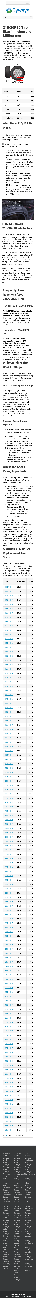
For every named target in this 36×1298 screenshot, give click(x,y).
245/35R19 (9, 953)
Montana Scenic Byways (17, 1210)
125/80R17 (9, 600)
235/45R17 (9, 923)
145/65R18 (9, 643)
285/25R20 (9, 1061)
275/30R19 (9, 1035)
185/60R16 (9, 699)
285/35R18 (9, 1078)
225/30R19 (9, 854)
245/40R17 (9, 958)
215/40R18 (9, 815)
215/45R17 (9, 824)
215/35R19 (9, 811)
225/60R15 (9, 893)
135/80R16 (9, 626)
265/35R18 (9, 1009)
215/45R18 (9, 828)
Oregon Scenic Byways (28, 1169)
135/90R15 (9, 634)
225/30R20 (9, 858)
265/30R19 (9, 1005)
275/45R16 (9, 1052)
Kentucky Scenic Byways (6, 1266)
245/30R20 (9, 945)
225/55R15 (9, 880)
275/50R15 (9, 1057)
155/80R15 (9, 665)
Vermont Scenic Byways (28, 1231)
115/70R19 (9, 587)
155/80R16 (9, 669)
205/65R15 (9, 798)
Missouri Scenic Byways (17, 1204)
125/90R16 (9, 604)
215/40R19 (9, 820)
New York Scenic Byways (17, 1259)
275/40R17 (9, 1048)
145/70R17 (9, 647)
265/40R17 (9, 1014)
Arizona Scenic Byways (6, 1169)
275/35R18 (9, 1044)
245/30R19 (9, 940)
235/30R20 (9, 902)
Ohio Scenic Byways (28, 1155)
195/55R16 (9, 738)
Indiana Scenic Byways (6, 1245)
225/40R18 (9, 867)
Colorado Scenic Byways (6, 1190)
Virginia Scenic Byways (28, 1238)
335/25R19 (9, 1126)
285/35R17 (9, 1074)
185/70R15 (9, 716)
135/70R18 (9, 622)
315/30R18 (9, 1117)
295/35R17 (9, 1095)
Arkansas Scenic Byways (6, 1176)
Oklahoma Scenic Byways (29, 1162)
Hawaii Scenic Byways (6, 1224)
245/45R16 (9, 966)
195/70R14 (9, 755)
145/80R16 (9, 652)
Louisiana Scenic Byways (17, 1155)
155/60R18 (9, 656)
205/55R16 (9, 781)
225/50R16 (9, 876)
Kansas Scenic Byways (6, 1259)
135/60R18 (9, 609)
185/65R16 (9, 712)
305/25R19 (9, 1100)
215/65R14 (9, 850)
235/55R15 (9, 932)
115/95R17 (9, 591)
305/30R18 (9, 1104)
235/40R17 (9, 914)
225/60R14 (9, 889)
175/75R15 (9, 690)
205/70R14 (9, 802)
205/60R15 (9, 785)
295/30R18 (9, 1091)
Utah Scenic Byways (28, 1224)
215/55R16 (9, 841)
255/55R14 (9, 1001)
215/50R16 (9, 833)
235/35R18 (9, 906)
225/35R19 (9, 863)
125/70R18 (9, 596)
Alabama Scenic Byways (6, 1155)
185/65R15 (9, 708)
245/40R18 (9, 962)
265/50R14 (9, 1022)
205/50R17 (9, 777)
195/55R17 (9, 742)
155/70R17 (9, 660)
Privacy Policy (15, 1294)
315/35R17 (9, 1121)
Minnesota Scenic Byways (18, 1190)
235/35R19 (9, 910)
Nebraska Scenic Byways (17, 1217)
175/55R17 (9, 682)
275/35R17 (9, 1039)
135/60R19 (9, 613)
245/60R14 (9, 983)
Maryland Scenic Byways (17, 1169)
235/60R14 (9, 936)
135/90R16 (9, 639)
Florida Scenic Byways (6, 1210)
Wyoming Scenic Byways (28, 1268)
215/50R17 (9, 837)
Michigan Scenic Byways (17, 1183)
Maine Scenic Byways (17, 1162)
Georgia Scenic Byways (6, 1217)
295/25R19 (9, 1083)
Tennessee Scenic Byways (29, 1210)
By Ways (6, 1135)
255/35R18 (9, 992)
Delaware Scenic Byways (6, 1204)
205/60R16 (9, 790)
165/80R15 (9, 678)
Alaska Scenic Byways (6, 1162)
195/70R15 (9, 759)
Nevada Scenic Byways (17, 1224)
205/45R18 (9, 772)
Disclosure (22, 1294)
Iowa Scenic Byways (6, 1252)
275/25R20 (9, 1031)
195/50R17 (9, 734)
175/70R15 (9, 686)
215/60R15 (9, 846)
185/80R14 (9, 729)
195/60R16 (9, 746)
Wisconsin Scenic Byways (29, 1261)
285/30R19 (9, 1070)
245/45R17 (9, 971)
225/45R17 (9, 871)
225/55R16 (9, 884)
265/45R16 (9, 1018)
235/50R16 (9, 927)
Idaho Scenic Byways (6, 1231)
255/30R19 (9, 988)
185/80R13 (9, 725)
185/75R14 (9, 721)
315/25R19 (9, 1113)
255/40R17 (9, 996)
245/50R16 (9, 979)
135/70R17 (9, 617)
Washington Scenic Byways (29, 1245)
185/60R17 (9, 703)
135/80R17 (9, 630)
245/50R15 (9, 975)
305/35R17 (9, 1108)
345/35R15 (9, 1130)
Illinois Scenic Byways (6, 1238)
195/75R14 (9, 764)
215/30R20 (9, 807)
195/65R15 (9, 751)
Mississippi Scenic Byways (18, 1197)
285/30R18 (9, 1065)
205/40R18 (9, 768)
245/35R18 (9, 949)
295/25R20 (9, 1087)
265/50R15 (9, 1027)
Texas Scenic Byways (28, 1217)
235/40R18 (9, 919)
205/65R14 (9, 794)
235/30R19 (9, 897)
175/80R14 (9, 695)
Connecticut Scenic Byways (7, 1197)
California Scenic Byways (6, 1183)
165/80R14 (9, 673)
